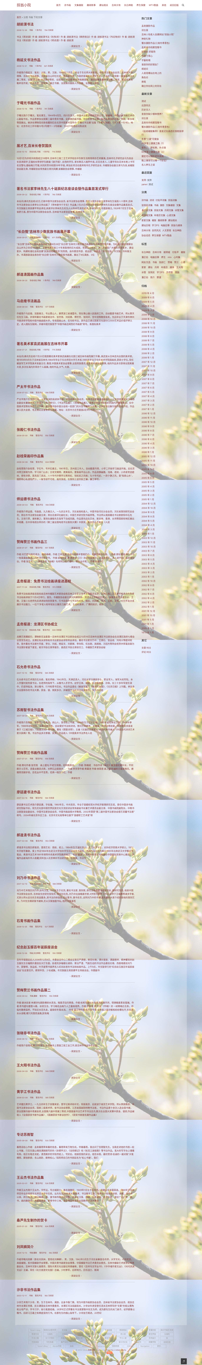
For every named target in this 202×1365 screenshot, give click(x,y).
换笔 (144, 81)
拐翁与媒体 (176, 225)
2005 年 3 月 (148, 490)
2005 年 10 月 (148, 465)
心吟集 (177, 257)
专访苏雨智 (25, 1134)
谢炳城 (166, 252)
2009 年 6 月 (148, 297)
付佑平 (175, 252)
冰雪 (144, 272)
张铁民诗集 (147, 205)
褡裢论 (145, 68)
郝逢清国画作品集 (30, 274)
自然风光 (156, 230)
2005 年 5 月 (148, 482)
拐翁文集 (158, 210)
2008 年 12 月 (148, 319)
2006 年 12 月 (148, 413)
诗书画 (67, 5)
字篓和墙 (146, 60)
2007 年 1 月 (148, 409)
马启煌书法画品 (29, 301)
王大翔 (179, 267)
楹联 (154, 220)
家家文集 (146, 220)
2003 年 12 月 (149, 538)
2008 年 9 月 (148, 331)
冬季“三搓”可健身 (150, 139)
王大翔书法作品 (29, 1065)
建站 (150, 267)
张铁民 (151, 272)
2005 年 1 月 (148, 499)
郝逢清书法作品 (29, 835)
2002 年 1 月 (148, 606)
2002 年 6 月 (148, 593)
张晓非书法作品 (29, 1033)
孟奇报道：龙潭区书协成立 (37, 624)
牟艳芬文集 (159, 215)
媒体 (172, 267)
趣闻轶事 (91, 5)
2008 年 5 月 (148, 344)
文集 (178, 205)
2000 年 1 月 (148, 628)
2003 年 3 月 (148, 568)
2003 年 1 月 (148, 576)
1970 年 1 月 (148, 632)
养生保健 (140, 5)
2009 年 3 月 (148, 310)
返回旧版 (174, 5)
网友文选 (146, 262)
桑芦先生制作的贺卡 (32, 1220)
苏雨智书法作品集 (30, 710)
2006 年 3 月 (148, 447)
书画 (156, 205)
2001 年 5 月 (148, 619)
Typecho (109, 1350)
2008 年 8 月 (148, 336)
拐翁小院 (24, 5)
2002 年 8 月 (148, 585)
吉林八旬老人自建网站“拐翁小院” (158, 34)
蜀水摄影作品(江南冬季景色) (156, 43)
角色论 (145, 77)
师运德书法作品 (29, 499)
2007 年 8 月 (148, 379)
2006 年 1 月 (148, 452)
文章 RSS (146, 647)
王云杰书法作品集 (30, 1177)
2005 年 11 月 (148, 460)
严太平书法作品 (29, 387)
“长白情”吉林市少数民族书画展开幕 (43, 232)
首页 (58, 5)
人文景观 (166, 230)
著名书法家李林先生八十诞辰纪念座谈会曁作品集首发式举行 (63, 189)
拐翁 (177, 272)
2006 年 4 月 (148, 443)
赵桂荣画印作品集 (30, 456)
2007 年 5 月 (148, 392)
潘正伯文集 (147, 210)
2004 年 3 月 (148, 529)
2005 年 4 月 (148, 486)
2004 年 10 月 (149, 508)
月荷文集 (168, 210)
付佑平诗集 (161, 200)
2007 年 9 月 (148, 374)
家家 (144, 267)
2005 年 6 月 (148, 477)
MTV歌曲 (153, 5)
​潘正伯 (145, 277)
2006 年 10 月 (148, 422)
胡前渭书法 (25, 24)
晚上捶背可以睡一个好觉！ (155, 160)
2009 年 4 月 (148, 306)
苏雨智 (169, 272)
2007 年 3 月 (148, 400)
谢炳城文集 (147, 215)
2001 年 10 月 (148, 615)
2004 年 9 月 (148, 512)
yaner (144, 184)
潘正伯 (145, 257)
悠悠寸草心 (147, 56)
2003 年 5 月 (148, 559)
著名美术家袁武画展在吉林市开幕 (42, 344)
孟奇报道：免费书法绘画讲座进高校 (44, 581)
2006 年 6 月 (148, 439)
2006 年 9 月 (148, 426)
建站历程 (146, 225)
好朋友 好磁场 (148, 51)
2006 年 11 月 (148, 417)
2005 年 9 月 (148, 469)
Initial (117, 1350)
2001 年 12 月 (148, 611)
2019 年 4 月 (148, 293)
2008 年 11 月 (148, 323)
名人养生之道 (148, 164)
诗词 (152, 200)
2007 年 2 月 (148, 404)
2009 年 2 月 (148, 314)
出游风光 (146, 105)
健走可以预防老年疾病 (153, 156)
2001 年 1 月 (148, 624)
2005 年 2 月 (148, 495)
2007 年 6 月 (148, 387)
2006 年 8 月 (148, 430)
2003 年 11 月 (148, 542)
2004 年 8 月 (148, 516)
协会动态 (146, 235)
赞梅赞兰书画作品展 (32, 753)
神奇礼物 (146, 38)
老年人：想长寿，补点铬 (154, 147)
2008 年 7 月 (148, 340)
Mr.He (123, 1350)
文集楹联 (78, 5)
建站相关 (103, 5)
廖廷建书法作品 (29, 792)
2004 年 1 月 (148, 533)
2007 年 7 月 (148, 383)
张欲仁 (162, 262)
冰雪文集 (179, 210)
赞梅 (170, 262)
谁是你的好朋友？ (150, 64)
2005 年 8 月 (148, 473)
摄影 (162, 205)
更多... (159, 1346)
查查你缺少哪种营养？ (153, 114)
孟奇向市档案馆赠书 (151, 47)
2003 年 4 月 (148, 563)
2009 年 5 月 (148, 301)
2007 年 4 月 (148, 396)
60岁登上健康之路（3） (154, 151)
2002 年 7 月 (148, 589)
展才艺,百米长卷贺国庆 (34, 146)
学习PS (155, 225)
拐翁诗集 (172, 200)
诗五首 (145, 30)
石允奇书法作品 (29, 667)
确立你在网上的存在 (151, 86)
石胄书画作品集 (29, 921)
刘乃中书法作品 (29, 878)
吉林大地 (116, 5)
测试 (144, 101)
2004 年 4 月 (148, 525)
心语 (183, 262)
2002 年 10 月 (148, 581)
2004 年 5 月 (148, 520)
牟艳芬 (164, 267)
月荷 (157, 267)
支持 (144, 180)
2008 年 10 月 (148, 327)
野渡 (159, 277)
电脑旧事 (165, 225)
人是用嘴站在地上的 (151, 73)
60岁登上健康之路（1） (153, 143)
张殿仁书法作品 (29, 430)
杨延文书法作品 (29, 60)
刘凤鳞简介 (25, 1247)
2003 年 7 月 (148, 550)
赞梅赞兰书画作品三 (32, 542)
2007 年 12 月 (148, 362)
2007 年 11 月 (148, 366)
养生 (163, 257)
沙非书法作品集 (29, 1290)
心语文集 (171, 215)
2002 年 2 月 (148, 602)
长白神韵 (128, 5)
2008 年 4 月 (148, 349)
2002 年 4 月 (148, 598)
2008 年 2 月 (148, 353)
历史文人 (146, 109)
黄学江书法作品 (29, 1092)
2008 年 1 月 (148, 357)
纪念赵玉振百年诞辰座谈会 (37, 947)
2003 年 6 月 (148, 555)
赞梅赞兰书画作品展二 (34, 990)
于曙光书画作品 (29, 103)
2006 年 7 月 (148, 435)
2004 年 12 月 (149, 503)
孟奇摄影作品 (148, 25)
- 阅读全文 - (76, 46)
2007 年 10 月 (148, 370)
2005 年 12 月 (148, 456)
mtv (170, 257)
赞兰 (176, 262)
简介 (152, 277)
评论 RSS (146, 652)
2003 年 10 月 (149, 546)
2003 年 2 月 (148, 572)
